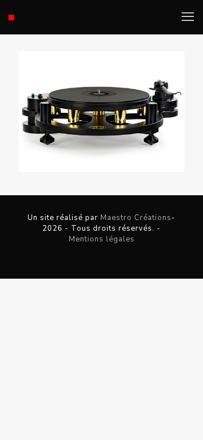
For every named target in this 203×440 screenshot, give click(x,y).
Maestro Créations (135, 218)
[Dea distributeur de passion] (11, 17)
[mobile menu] (187, 17)
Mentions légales (102, 239)
